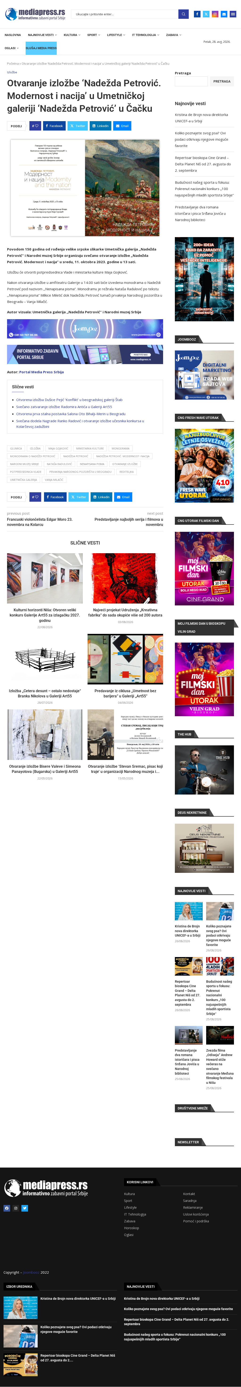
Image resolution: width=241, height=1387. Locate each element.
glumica (16, 448)
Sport (128, 1200)
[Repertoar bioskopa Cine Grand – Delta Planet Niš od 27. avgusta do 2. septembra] (189, 966)
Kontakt (189, 1194)
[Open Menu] (233, 14)
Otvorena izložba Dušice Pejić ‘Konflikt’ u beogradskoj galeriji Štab (69, 399)
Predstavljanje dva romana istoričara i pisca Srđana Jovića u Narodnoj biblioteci (200, 213)
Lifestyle (130, 1207)
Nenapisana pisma (92, 464)
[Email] (224, 14)
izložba (35, 448)
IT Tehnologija (135, 1214)
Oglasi (128, 1234)
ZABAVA (172, 35)
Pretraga (183, 14)
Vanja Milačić (54, 479)
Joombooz (31, 1272)
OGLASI (10, 48)
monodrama (120, 448)
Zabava (129, 1221)
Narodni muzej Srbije (24, 464)
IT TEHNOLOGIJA (144, 35)
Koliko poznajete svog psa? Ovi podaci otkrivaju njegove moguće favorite (201, 139)
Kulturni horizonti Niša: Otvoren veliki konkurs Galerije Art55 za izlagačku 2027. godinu (45, 615)
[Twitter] (206, 14)
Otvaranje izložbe (125, 464)
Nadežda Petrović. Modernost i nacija (122, 456)
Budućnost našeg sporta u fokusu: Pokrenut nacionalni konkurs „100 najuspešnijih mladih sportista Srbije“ (204, 188)
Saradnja (190, 1200)
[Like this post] (36, 126)
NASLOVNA (13, 35)
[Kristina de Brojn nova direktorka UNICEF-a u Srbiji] (189, 911)
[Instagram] (215, 14)
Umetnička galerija (23, 479)
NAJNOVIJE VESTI (41, 35)
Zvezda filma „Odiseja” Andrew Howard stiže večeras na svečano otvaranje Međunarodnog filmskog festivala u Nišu (220, 1067)
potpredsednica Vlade (25, 471)
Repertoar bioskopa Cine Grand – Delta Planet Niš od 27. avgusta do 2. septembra (203, 164)
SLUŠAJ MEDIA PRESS (41, 48)
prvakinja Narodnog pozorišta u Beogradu (80, 471)
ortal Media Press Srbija (42, 372)
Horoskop (131, 1228)
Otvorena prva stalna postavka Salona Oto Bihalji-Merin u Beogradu (70, 413)
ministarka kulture (90, 448)
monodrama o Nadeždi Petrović (32, 456)
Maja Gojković (58, 448)
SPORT (92, 35)
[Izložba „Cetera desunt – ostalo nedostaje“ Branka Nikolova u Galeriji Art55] (45, 659)
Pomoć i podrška (196, 1221)
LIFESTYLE (114, 35)
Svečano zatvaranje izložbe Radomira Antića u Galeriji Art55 (64, 406)
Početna (13, 63)
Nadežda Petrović (75, 456)
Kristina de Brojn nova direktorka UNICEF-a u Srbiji (188, 930)
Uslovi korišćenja (196, 1214)
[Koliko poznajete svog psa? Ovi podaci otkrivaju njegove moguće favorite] (220, 911)
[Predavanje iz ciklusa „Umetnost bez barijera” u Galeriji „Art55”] (125, 659)
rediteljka (127, 471)
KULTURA (70, 35)
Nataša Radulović (59, 464)
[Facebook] (197, 14)
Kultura (129, 1194)
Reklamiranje (193, 1207)
